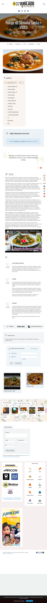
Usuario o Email (14, 353)
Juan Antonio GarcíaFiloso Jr (36, 326)
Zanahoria (13, 97)
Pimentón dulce (16, 112)
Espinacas (14, 92)
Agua (8, 123)
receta (28, 403)
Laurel (11, 109)
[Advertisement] (17, 563)
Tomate (13, 100)
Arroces (30, 471)
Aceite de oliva (10, 120)
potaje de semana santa (22, 403)
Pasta (40, 487)
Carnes (40, 471)
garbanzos (15, 403)
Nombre (6, 440)
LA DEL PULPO (17, 499)
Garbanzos (14, 86)
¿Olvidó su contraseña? (34, 348)
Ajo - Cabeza (13, 103)
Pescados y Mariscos (30, 495)
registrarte (22, 141)
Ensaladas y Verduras (30, 479)
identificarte (16, 141)
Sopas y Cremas (39, 503)
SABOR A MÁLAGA (17, 498)
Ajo (11, 106)
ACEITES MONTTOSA (8, 499)
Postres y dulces (30, 503)
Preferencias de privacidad (19, 600)
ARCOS (3, 498)
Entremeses (40, 479)
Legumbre (30, 487)
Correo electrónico (21, 440)
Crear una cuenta (18, 363)
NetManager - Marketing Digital (8, 553)
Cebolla (13, 95)
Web (5, 445)
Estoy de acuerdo (29, 600)
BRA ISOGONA (9, 498)
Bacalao (13, 89)
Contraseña (13, 356)
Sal (8, 117)
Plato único (40, 495)
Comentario (11, 326)
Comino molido (15, 114)
